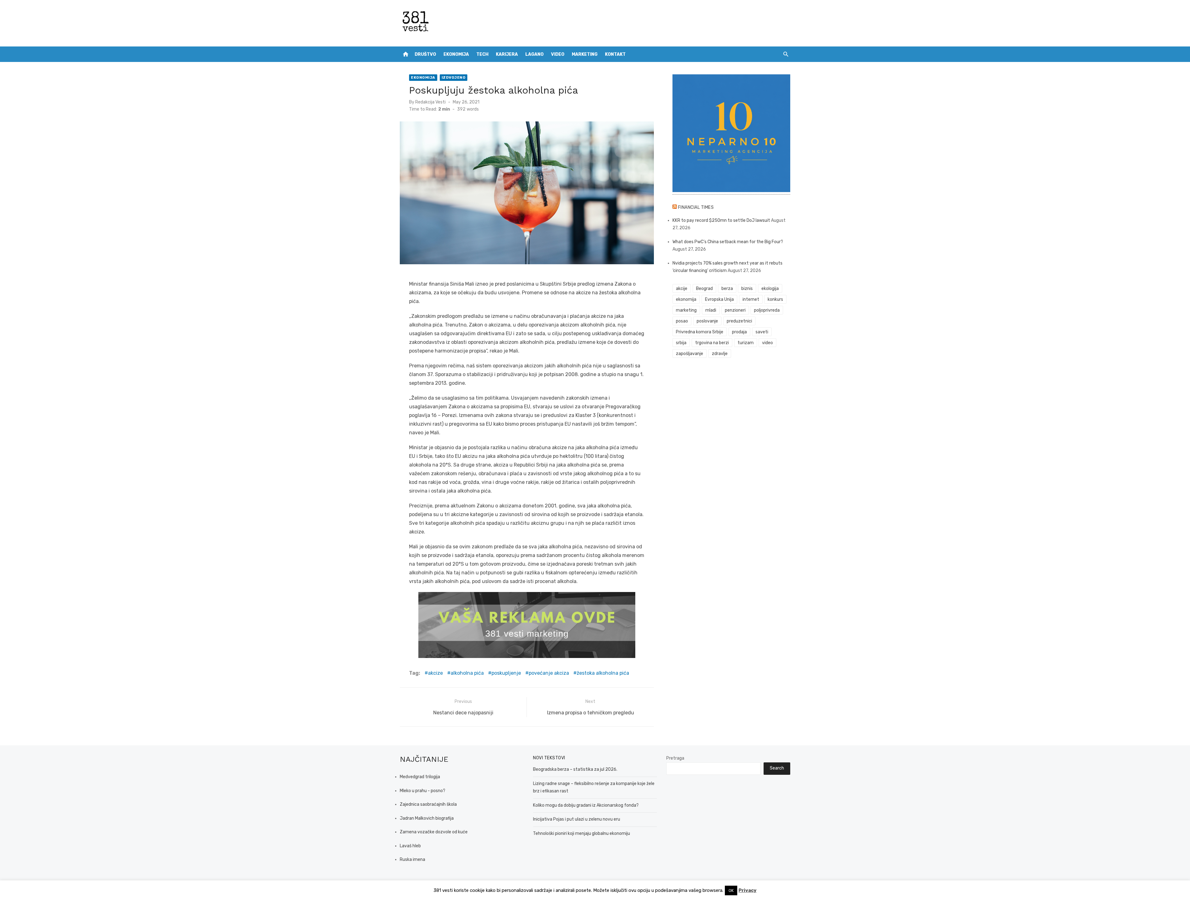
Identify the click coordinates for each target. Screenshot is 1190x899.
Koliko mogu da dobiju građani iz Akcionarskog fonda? (586, 805)
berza (727, 288)
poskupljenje (506, 673)
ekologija (770, 288)
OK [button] (731, 890)
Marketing (584, 54)
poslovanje (707, 321)
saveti (762, 332)
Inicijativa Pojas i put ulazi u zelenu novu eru (576, 819)
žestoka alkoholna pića (603, 673)
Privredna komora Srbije (699, 332)
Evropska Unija (719, 299)
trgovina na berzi (712, 342)
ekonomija (686, 299)
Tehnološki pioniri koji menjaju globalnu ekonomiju (581, 833)
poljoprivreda (767, 310)
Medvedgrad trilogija (420, 776)
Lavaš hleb (410, 846)
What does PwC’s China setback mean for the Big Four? (727, 241)
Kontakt (615, 54)
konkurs (775, 299)
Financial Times (696, 207)
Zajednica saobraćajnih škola (428, 804)
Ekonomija (456, 54)
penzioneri (735, 310)
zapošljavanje (689, 353)
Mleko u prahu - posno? (422, 790)
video (767, 342)
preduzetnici (739, 321)
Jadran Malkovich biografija (427, 818)
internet (751, 299)
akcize (435, 673)
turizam (746, 342)
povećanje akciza (549, 673)
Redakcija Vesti (430, 102)
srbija (681, 342)
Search (777, 768)
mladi (710, 310)
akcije (681, 288)
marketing (686, 310)
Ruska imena (412, 859)
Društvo (425, 54)
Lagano (534, 54)
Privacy (747, 890)
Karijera (507, 54)
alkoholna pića (467, 673)
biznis (747, 288)
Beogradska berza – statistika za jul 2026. (575, 769)
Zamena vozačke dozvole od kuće (434, 832)
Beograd (704, 288)
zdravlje (720, 353)
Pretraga (675, 758)
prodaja (739, 332)
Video (557, 54)
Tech (482, 54)
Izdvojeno (454, 77)
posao (682, 321)
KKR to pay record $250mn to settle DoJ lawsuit (721, 220)
